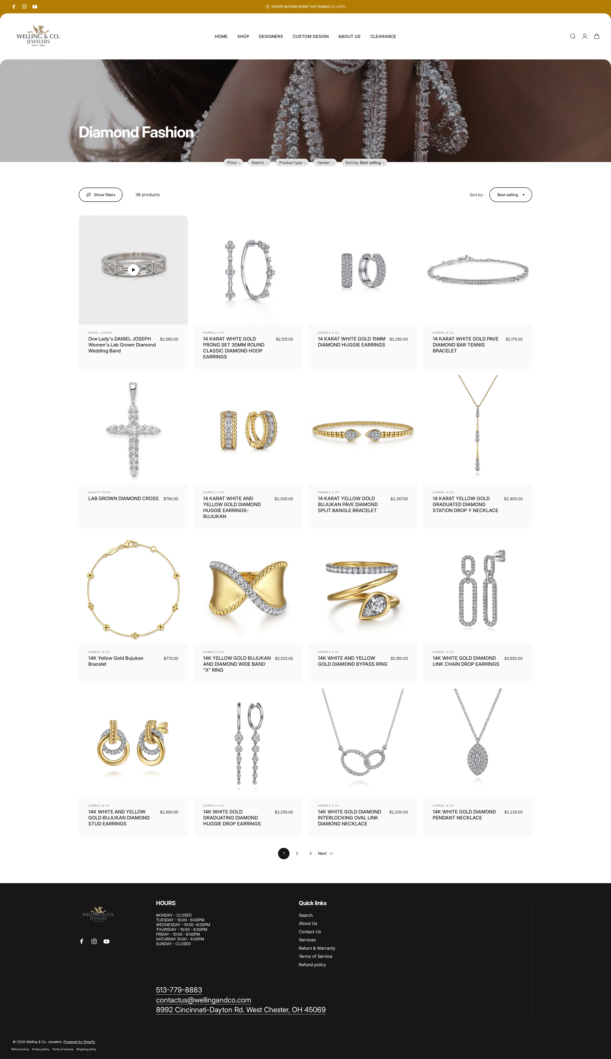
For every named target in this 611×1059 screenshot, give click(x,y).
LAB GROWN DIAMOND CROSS (123, 498)
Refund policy (312, 964)
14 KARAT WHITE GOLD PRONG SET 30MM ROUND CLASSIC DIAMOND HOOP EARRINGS (233, 348)
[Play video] (133, 270)
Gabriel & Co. (214, 332)
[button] (233, 162)
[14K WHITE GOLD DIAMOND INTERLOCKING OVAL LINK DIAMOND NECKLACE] (362, 742)
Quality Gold (99, 492)
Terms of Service (315, 956)
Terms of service (63, 1049)
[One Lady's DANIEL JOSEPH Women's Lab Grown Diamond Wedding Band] (133, 270)
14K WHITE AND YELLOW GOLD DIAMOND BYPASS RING (352, 661)
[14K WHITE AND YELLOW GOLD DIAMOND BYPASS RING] (362, 589)
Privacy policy (40, 1049)
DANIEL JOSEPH (100, 332)
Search (306, 915)
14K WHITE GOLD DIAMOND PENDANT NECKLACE (464, 815)
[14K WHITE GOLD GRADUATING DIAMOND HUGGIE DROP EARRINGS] (248, 742)
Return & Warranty (317, 948)
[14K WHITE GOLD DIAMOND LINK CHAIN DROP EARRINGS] (477, 589)
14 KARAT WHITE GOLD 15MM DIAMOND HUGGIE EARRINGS (351, 342)
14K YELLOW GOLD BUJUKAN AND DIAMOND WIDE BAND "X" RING (237, 664)
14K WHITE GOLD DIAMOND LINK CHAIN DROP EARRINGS (466, 661)
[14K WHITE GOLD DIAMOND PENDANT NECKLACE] (477, 742)
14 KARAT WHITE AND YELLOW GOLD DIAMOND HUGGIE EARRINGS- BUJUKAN (232, 507)
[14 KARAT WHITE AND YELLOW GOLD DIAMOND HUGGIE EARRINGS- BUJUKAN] (248, 429)
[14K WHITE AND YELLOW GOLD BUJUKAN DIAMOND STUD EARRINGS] (133, 742)
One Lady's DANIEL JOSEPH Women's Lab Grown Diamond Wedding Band (122, 345)
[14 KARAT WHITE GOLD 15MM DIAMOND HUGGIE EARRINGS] (362, 270)
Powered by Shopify (79, 1042)
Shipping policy (86, 1049)
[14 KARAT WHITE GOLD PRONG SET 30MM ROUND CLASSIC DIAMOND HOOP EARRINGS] (248, 270)
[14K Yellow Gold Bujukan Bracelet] (133, 589)
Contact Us (310, 931)
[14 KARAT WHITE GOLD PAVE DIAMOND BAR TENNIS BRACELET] (477, 270)
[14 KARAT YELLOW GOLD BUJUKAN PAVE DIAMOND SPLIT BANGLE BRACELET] (362, 429)
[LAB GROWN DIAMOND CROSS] (133, 429)
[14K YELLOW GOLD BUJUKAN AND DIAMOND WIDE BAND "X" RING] (248, 589)
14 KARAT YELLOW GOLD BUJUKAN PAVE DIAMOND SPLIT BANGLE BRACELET (348, 504)
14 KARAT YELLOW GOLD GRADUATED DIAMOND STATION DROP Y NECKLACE (465, 504)
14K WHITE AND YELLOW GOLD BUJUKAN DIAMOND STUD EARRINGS (119, 818)
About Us (308, 923)
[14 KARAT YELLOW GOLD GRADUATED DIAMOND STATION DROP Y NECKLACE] (477, 429)
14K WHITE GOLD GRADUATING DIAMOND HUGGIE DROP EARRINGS (232, 818)
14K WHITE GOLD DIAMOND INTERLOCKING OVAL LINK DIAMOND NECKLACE (349, 818)
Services (307, 939)
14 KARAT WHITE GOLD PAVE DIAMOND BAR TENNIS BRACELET (466, 345)
